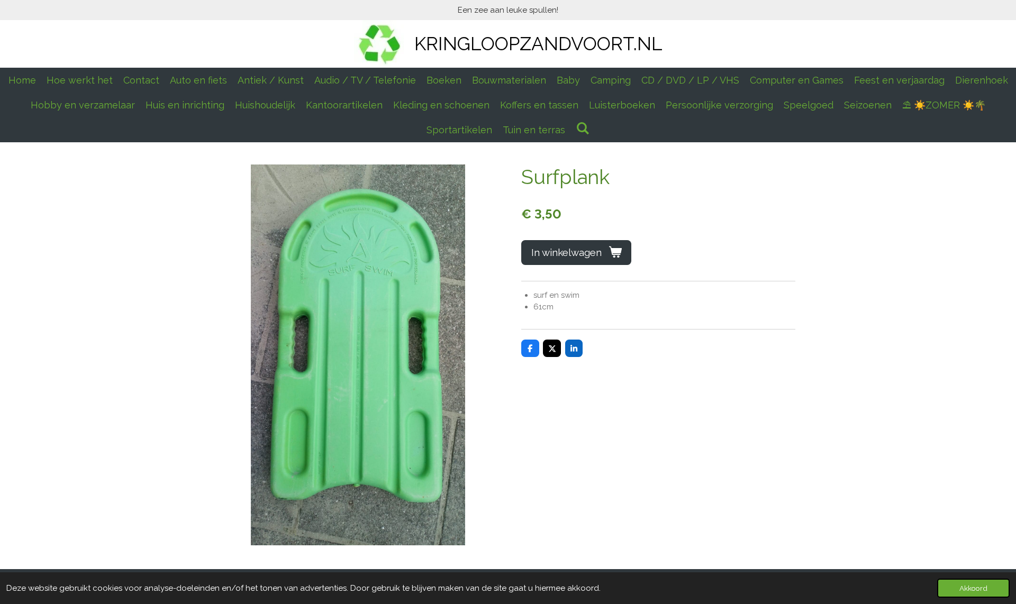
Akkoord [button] (973, 588)
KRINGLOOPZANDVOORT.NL (538, 43)
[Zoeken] (582, 128)
